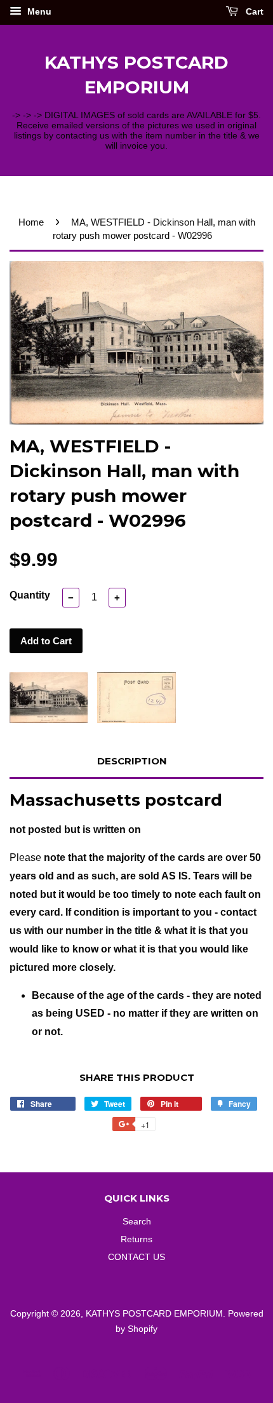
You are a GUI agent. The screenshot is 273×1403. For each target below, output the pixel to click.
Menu (38, 11)
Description (132, 761)
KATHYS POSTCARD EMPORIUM (136, 74)
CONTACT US (136, 1257)
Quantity (30, 595)
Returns (136, 1239)
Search (137, 1221)
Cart (253, 11)
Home (31, 222)
